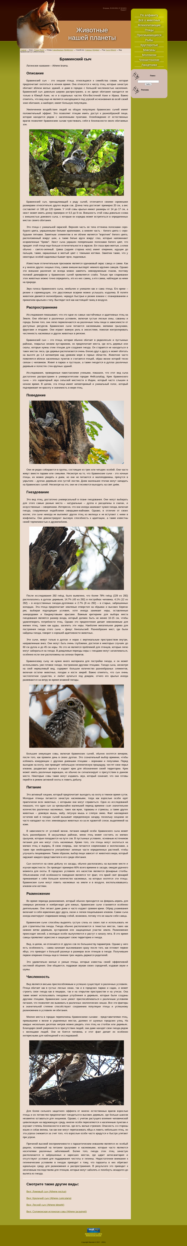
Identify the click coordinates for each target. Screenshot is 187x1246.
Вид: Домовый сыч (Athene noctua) (46, 1191)
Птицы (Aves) (39, 50)
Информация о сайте (93, 1234)
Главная (23, 50)
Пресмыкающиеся (149, 35)
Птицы (149, 30)
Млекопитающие (149, 25)
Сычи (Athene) (111, 50)
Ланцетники (149, 65)
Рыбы (149, 40)
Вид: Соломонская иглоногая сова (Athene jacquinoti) (56, 1211)
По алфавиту (149, 15)
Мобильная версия (93, 1235)
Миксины (149, 50)
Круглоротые (149, 45)
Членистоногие (149, 60)
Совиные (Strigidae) (92, 50)
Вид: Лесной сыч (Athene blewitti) (45, 1204)
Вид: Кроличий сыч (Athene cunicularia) (48, 1198)
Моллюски (149, 55)
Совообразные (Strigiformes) (62, 50)
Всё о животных (149, 20)
